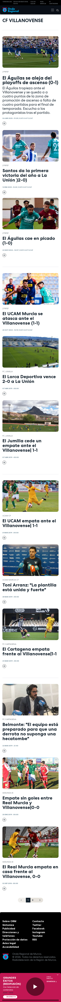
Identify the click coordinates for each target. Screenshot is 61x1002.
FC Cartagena (9, 644)
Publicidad (8, 928)
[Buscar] (56, 10)
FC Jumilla (7, 371)
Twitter (36, 924)
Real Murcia (43, 3)
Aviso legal (9, 943)
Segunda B (7, 793)
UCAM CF (6, 515)
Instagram (38, 932)
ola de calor (33, 3)
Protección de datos (14, 939)
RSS (34, 939)
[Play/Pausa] (35, 986)
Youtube (37, 935)
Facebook (38, 928)
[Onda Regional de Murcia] (10, 10)
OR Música (51, 982)
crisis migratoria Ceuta (20, 3)
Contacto (38, 921)
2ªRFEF (5, 71)
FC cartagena (53, 3)
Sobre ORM (9, 921)
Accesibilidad (10, 946)
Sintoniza (8, 924)
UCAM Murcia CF (10, 580)
